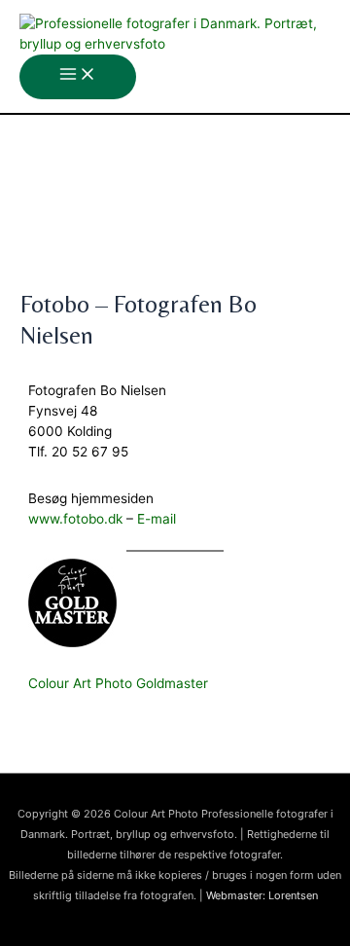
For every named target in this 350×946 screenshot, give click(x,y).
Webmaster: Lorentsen (262, 895)
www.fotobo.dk (75, 519)
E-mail (156, 519)
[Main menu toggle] (77, 77)
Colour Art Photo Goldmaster (118, 683)
